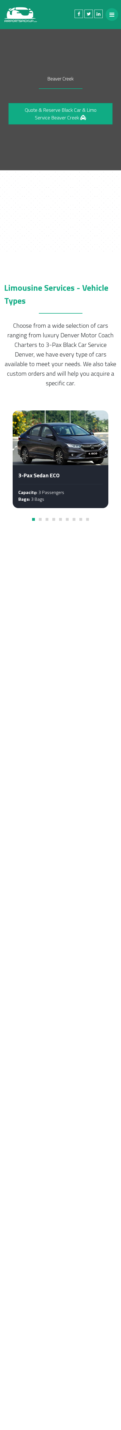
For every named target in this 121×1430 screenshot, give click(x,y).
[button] (33, 519)
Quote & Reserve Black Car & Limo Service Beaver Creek (61, 113)
